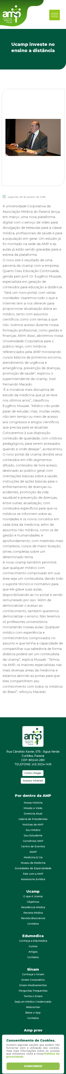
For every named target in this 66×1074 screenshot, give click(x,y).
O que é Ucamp (33, 896)
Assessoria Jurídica (33, 879)
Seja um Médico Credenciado (33, 1001)
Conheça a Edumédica (33, 940)
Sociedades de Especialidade (33, 868)
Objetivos (33, 901)
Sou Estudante (33, 835)
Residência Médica (33, 907)
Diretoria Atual (33, 813)
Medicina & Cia (33, 857)
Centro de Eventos (33, 846)
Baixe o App (33, 1012)
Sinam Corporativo (33, 979)
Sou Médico (33, 830)
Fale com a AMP (33, 873)
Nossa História (33, 802)
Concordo (33, 1066)
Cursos (33, 946)
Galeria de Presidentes (33, 819)
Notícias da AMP (33, 824)
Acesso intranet (33, 780)
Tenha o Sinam (33, 996)
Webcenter (33, 1007)
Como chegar (32, 773)
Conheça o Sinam (33, 974)
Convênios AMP (33, 841)
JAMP (33, 851)
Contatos (33, 923)
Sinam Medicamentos (33, 985)
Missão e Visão (33, 808)
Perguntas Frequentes (33, 990)
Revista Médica (33, 912)
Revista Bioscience (33, 918)
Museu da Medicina (33, 862)
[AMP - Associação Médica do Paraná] (12, 14)
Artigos (33, 951)
